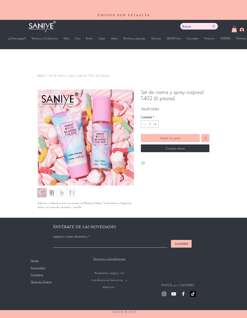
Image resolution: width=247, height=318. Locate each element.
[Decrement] (144, 124)
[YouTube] (174, 294)
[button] (234, 29)
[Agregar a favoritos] (205, 138)
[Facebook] (183, 294)
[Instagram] (164, 294)
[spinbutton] (150, 124)
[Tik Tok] (193, 294)
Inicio (41, 75)
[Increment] (155, 124)
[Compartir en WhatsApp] (143, 163)
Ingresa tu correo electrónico (70, 236)
